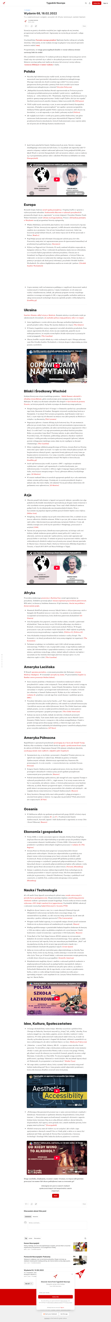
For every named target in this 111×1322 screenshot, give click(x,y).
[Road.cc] (36, 235)
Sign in (105, 3)
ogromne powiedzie (39, 672)
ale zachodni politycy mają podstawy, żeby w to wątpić (64, 318)
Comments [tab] (28, 1216)
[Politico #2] (78, 632)
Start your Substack (51, 1314)
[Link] (21, 71)
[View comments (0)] (31, 26)
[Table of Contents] (2, 660)
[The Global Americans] (71, 711)
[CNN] (36, 527)
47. (56, 817)
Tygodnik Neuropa (33, 20)
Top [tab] (26, 1238)
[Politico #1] (68, 632)
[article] (55, 1247)
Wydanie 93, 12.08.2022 (34, 1270)
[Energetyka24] (32, 158)
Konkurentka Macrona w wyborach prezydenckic (63, 212)
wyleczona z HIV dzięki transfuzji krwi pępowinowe (43, 903)
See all (27, 1283)
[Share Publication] (89, 3)
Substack (47, 1318)
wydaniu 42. (76, 845)
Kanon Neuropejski (31, 1243)
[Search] (86, 3)
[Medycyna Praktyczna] (78, 1042)
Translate (28, 10)
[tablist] (31, 1216)
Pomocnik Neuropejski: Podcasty (37, 1257)
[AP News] (52, 728)
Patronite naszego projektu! (46, 40)
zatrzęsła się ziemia (57, 674)
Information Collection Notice (55, 1302)
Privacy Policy (68, 1302)
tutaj (38, 45)
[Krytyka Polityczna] (64, 87)
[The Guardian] (47, 336)
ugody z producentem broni (71, 745)
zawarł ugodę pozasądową (51, 210)
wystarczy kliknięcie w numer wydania (38, 64)
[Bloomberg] (78, 866)
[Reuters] (56, 774)
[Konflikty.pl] (32, 300)
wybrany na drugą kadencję (52, 218)
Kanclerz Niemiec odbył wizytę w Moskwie (39, 315)
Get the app (64, 1314)
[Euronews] (56, 244)
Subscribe (96, 3)
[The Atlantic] (79, 325)
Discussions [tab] (37, 1238)
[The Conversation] (65, 918)
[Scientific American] (66, 958)
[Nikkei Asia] (32, 513)
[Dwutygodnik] (51, 1125)
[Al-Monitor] (36, 474)
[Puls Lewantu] (50, 419)
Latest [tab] (30, 1238)
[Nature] (76, 924)
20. (51, 817)
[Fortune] (30, 766)
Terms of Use (64, 1301)
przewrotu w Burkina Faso (51, 598)
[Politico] (76, 112)
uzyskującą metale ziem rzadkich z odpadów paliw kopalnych (46, 751)
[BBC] (29, 697)
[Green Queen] (67, 946)
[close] (72, 1274)
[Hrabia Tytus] (70, 1061)
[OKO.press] (79, 101)
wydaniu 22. (31, 695)
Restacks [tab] (35, 1216)
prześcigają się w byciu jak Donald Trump (69, 743)
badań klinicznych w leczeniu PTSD (54, 906)
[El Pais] (43, 799)
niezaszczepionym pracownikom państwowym (69, 600)
